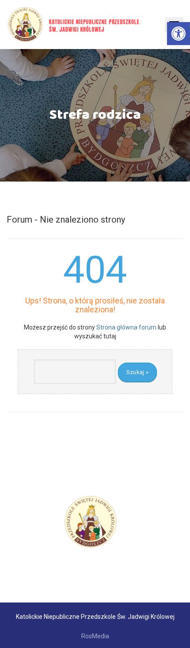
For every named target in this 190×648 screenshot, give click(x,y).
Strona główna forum (126, 327)
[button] (178, 33)
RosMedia (95, 636)
